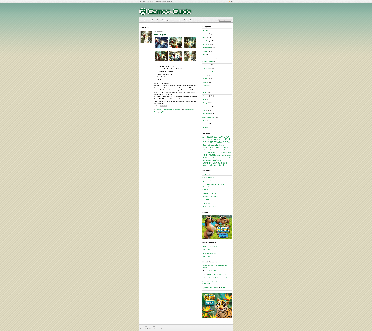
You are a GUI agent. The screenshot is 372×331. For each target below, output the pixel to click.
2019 (215, 145)
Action (204, 37)
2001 (203, 137)
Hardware (205, 124)
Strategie (205, 103)
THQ (215, 165)
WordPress (150, 329)
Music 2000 (212, 271)
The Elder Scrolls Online (209, 207)
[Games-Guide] (165, 15)
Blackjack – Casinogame (209, 246)
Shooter (169, 109)
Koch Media (209, 154)
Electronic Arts (209, 152)
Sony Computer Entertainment (214, 161)
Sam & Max (206, 249)
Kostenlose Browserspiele (210, 196)
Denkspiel (205, 51)
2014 (216, 142)
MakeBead (205, 265)
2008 (210, 139)
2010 (221, 139)
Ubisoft (220, 165)
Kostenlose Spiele (207, 72)
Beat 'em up (206, 44)
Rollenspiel (205, 89)
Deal (211, 149)
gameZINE (205, 200)
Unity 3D (161, 112)
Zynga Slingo (206, 256)
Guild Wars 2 (206, 189)
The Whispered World (209, 253)
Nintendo (208, 157)
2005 (221, 136)
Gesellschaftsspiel (208, 61)
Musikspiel (205, 78)
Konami (218, 155)
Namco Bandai (226, 155)
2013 (210, 142)
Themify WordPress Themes (161, 329)
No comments (176, 109)
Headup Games (227, 152)
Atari (211, 147)
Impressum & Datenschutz (164, 1)
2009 (215, 139)
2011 (227, 139)
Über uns (150, 1)
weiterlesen (163, 105)
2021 (224, 145)
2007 (204, 139)
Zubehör (205, 127)
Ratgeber (205, 82)
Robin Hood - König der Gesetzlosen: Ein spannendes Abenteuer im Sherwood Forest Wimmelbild (215, 279)
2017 (205, 145)
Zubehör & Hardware (208, 117)
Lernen (204, 75)
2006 (227, 136)
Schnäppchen (166, 20)
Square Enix (207, 165)
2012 (186, 109)
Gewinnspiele (153, 20)
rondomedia (223, 158)
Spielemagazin (206, 181)
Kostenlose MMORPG (209, 193)
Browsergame (206, 47)
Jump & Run (206, 68)
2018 (210, 145)
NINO (204, 274)
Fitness (204, 54)
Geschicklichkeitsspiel (209, 58)
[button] (161, 43)
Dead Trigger (160, 34)
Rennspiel (205, 85)
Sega (213, 160)
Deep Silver (215, 149)
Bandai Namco (217, 147)
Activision (206, 147)
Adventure (205, 41)
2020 (220, 145)
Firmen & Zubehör (190, 20)
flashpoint (220, 152)
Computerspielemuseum (209, 174)
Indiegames (206, 65)
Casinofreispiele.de (208, 177)
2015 (221, 142)
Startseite (142, 1)
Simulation (205, 96)
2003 (211, 137)
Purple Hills (217, 158)
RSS (232, 2)
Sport (204, 99)
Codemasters (206, 149)
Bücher (202, 20)
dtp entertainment (223, 149)
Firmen (204, 120)
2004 (216, 137)
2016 (227, 142)
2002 (207, 137)
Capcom (225, 147)
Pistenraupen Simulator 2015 (217, 274)
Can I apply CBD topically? (210, 287)
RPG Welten (206, 203)
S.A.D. (228, 158)
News (144, 20)
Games (177, 20)
